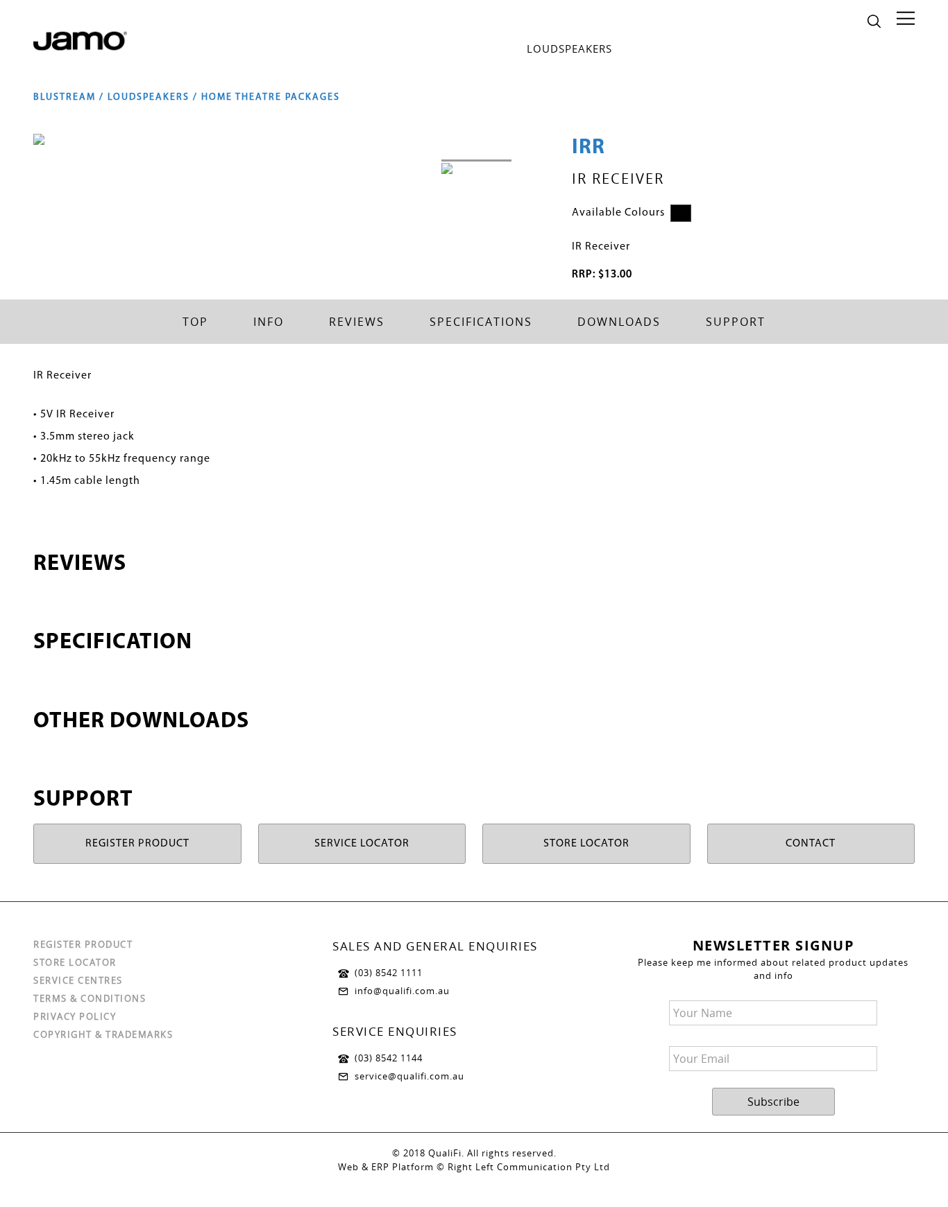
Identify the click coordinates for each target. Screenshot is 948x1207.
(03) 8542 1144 (389, 1058)
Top (195, 321)
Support (735, 321)
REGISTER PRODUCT (137, 843)
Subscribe (773, 1101)
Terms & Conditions (89, 998)
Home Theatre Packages (270, 97)
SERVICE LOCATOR (361, 843)
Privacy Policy (74, 1016)
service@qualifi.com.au (409, 1076)
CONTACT (811, 843)
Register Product (83, 944)
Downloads (619, 321)
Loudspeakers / (154, 97)
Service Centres (78, 980)
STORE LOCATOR (586, 843)
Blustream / (70, 97)
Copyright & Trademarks (103, 1034)
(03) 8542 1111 (389, 972)
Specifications (481, 321)
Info (268, 321)
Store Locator (75, 962)
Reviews (356, 321)
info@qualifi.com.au (402, 990)
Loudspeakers (569, 48)
